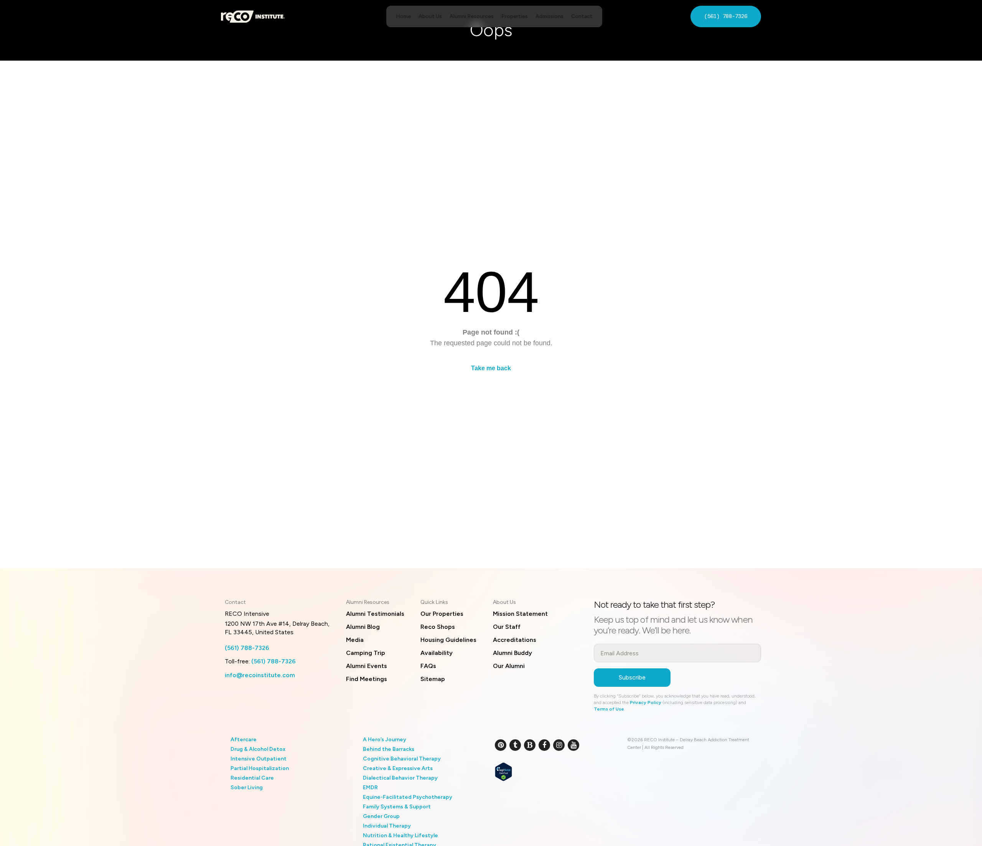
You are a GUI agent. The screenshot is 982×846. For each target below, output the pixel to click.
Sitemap (432, 679)
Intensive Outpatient (259, 758)
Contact (582, 16)
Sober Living (247, 787)
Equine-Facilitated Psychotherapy (407, 797)
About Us (430, 16)
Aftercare (244, 739)
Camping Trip (365, 652)
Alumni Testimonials (375, 613)
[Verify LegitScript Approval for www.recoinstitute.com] (503, 771)
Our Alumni (509, 666)
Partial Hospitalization (260, 768)
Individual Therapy (387, 826)
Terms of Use (609, 709)
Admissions (549, 16)
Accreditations (514, 639)
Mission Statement (520, 613)
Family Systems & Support (397, 806)
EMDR (370, 787)
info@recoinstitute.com (260, 675)
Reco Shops (437, 626)
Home (403, 16)
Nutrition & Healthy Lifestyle (400, 835)
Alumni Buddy (512, 652)
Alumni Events (366, 666)
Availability (436, 652)
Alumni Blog (363, 626)
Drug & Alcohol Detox (258, 749)
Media (355, 639)
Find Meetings (366, 679)
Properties (514, 16)
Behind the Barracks (388, 749)
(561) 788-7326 (725, 16)
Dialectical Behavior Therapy (400, 778)
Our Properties (441, 613)
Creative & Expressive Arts (398, 768)
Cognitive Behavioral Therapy (402, 758)
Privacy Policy (645, 702)
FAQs (428, 666)
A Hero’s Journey (384, 739)
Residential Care (252, 778)
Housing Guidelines (448, 639)
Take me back (491, 368)
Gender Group (381, 816)
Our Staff (507, 626)
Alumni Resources (472, 16)
